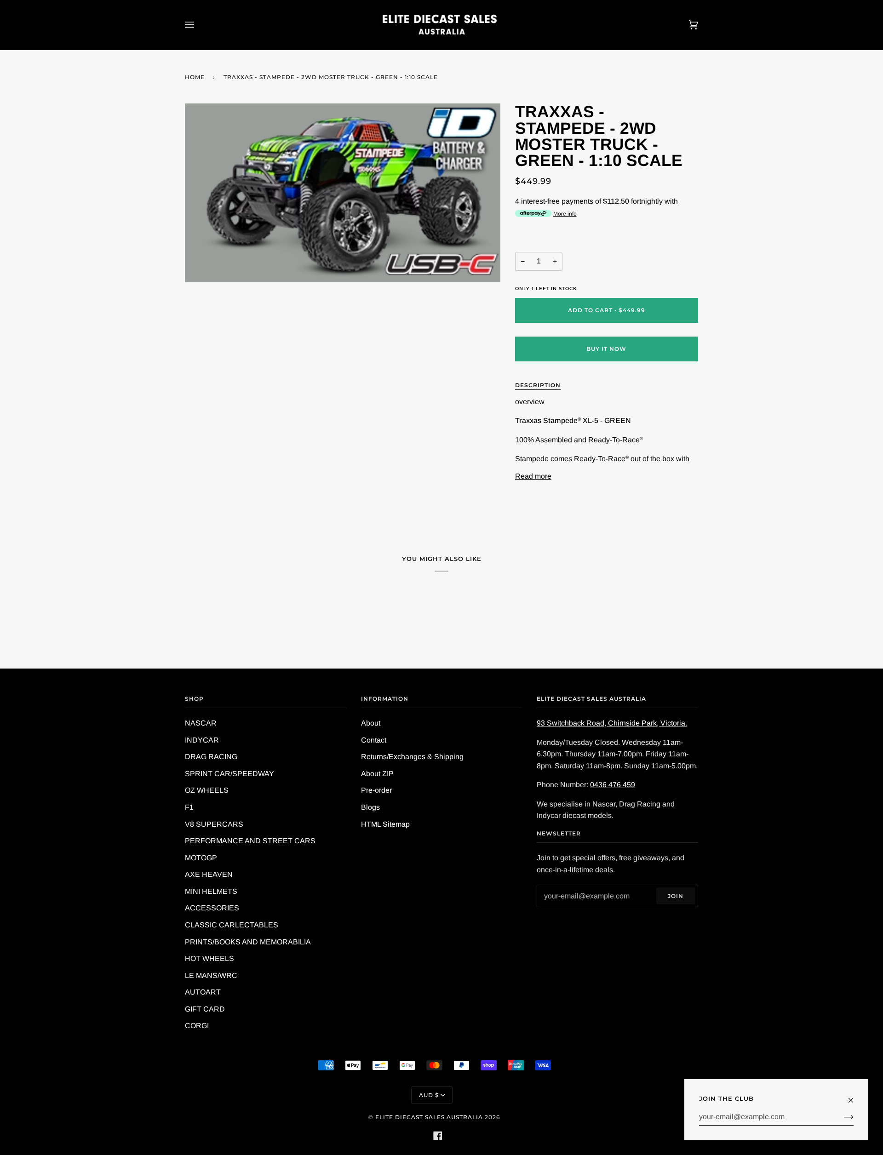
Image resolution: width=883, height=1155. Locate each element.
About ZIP (377, 774)
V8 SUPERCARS (214, 824)
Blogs (370, 807)
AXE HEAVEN (209, 874)
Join (675, 895)
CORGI (197, 1025)
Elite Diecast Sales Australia (429, 1117)
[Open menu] (198, 25)
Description (538, 385)
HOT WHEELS (209, 958)
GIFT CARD (205, 1009)
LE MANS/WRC (211, 975)
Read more (533, 476)
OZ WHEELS (207, 790)
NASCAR (201, 723)
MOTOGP (201, 858)
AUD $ (429, 1095)
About (370, 723)
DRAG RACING (211, 756)
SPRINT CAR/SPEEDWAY (229, 774)
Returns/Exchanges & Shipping (412, 756)
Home (195, 77)
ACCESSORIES (212, 908)
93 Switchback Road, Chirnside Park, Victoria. (612, 723)
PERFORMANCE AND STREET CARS (250, 841)
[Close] (854, 1096)
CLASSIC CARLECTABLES (231, 925)
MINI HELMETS (211, 891)
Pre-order (376, 790)
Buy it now (606, 348)
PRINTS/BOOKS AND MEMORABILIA (248, 942)
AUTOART (203, 992)
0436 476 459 (612, 785)
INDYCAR (202, 740)
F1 (189, 807)
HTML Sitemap (385, 824)
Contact (373, 740)
